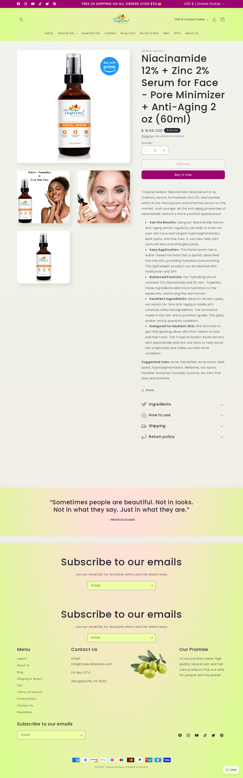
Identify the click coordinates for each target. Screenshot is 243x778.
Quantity (146, 143)
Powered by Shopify (136, 767)
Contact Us (25, 705)
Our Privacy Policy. (121, 415)
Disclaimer (24, 712)
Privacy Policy (26, 699)
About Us (23, 665)
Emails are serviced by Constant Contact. (88, 415)
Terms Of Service (29, 692)
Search (22, 659)
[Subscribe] (151, 585)
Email (71, 368)
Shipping (147, 136)
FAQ (20, 685)
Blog (20, 672)
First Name (75, 387)
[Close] (177, 342)
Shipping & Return (30, 679)
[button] (21, 19)
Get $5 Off (121, 426)
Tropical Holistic (114, 767)
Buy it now (183, 175)
